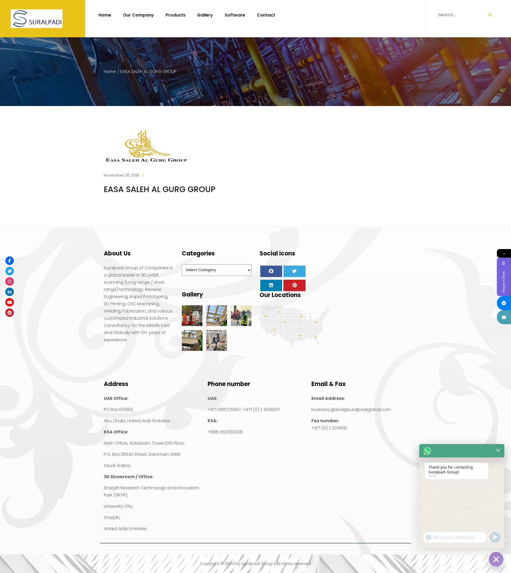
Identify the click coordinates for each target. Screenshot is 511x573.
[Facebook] (9, 260)
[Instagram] (9, 281)
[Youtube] (9, 302)
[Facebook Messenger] (504, 303)
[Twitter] (9, 271)
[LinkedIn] (9, 291)
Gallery (205, 15)
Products (176, 15)
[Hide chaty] (496, 559)
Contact (266, 15)
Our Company (138, 15)
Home (104, 15)
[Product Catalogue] (504, 317)
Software (235, 15)
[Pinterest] (9, 312)
